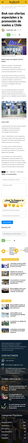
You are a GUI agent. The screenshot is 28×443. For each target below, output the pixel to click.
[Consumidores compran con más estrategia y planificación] (5, 282)
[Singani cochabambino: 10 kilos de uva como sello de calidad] (5, 388)
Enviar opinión (7, 222)
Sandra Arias (10, 30)
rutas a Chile (20, 171)
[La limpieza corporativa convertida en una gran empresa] (5, 331)
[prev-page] (3, 296)
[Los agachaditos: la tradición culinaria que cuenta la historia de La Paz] (5, 396)
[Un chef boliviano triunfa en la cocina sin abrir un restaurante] (5, 406)
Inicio (3, 6)
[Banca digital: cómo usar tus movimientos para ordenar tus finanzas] (5, 290)
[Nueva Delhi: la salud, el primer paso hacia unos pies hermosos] (5, 306)
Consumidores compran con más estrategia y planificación (17, 281)
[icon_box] (8, 360)
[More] (19, 34)
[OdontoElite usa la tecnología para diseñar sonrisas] (5, 314)
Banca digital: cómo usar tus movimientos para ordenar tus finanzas (18, 290)
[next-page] (5, 296)
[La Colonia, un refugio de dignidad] (5, 323)
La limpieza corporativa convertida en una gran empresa (17, 330)
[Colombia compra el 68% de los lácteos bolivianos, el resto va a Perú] (5, 265)
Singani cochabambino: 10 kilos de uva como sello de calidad (17, 388)
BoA (7, 171)
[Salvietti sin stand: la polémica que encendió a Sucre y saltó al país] (5, 273)
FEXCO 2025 (12, 171)
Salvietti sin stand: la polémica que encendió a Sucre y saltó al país (18, 273)
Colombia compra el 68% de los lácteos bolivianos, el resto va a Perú (18, 265)
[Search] (26, 2)
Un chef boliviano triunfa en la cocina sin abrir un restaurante (17, 406)
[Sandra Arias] (3, 30)
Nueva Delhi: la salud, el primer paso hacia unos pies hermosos (17, 306)
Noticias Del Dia (8, 6)
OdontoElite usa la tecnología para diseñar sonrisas (17, 314)
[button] (2, 2)
